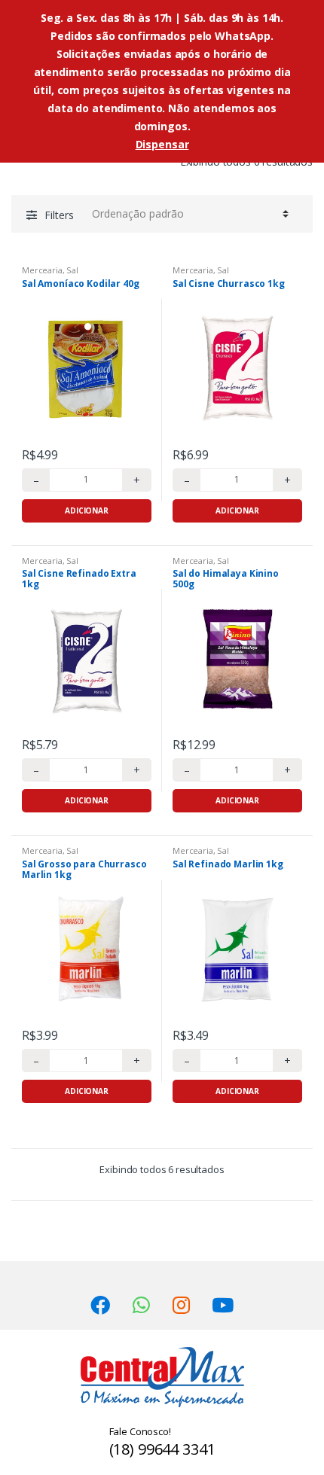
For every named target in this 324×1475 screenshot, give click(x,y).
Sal (72, 270)
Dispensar (162, 144)
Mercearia (42, 270)
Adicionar (87, 510)
